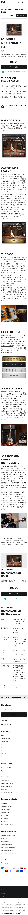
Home (2, 6)
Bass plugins (5, 812)
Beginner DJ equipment (8, 847)
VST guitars (4, 818)
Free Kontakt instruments (8, 835)
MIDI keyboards (5, 809)
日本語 (2, 889)
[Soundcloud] (10, 725)
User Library (4, 789)
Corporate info (5, 738)
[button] (14, 107)
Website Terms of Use (7, 913)
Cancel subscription (7, 783)
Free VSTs (4, 803)
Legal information (6, 756)
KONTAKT (16, 632)
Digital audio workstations (9, 853)
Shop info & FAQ (6, 767)
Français (3, 896)
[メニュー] (26, 2)
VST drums (4, 821)
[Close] (26, 900)
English (2, 887)
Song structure (5, 859)
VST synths (4, 815)
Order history (5, 774)
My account (4, 771)
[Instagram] (5, 725)
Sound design (5, 856)
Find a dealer (5, 777)
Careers (3, 747)
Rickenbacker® (11, 187)
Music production (6, 844)
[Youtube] (8, 725)
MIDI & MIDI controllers (8, 850)
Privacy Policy (18, 913)
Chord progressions (7, 862)
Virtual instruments (7, 806)
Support (3, 744)
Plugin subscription (7, 824)
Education (4, 753)
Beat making (5, 841)
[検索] (15, 2)
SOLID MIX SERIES (7, 345)
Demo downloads (6, 792)
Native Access (5, 780)
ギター (7, 6)
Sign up (14, 714)
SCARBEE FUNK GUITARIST (10, 483)
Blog (2, 735)
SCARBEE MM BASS (12, 485)
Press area (4, 750)
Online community (6, 786)
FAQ (15, 678)
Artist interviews (6, 838)
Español (3, 898)
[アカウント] (19, 2)
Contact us (4, 741)
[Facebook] (2, 725)
